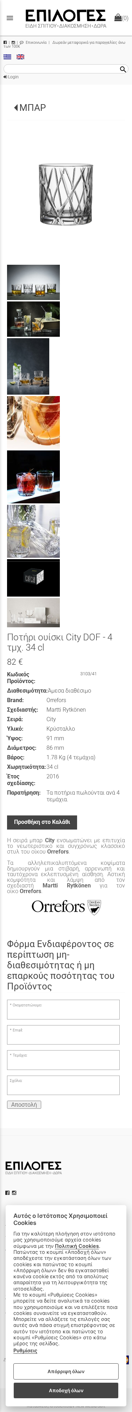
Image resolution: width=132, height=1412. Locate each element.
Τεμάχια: (20, 1055)
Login (13, 76)
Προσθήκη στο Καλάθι (42, 822)
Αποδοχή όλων (66, 1390)
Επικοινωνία (35, 42)
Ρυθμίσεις (25, 1350)
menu (10, 18)
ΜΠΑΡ (32, 107)
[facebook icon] (8, 1193)
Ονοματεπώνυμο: (27, 1005)
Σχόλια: (16, 1080)
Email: (18, 1030)
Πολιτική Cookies (77, 1246)
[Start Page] (66, 18)
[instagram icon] (15, 1193)
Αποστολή (24, 1104)
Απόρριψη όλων (66, 1371)
